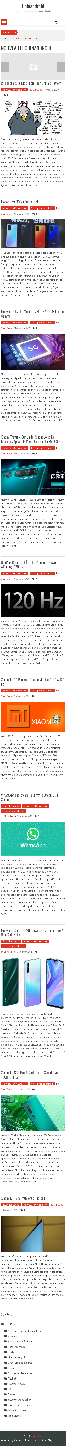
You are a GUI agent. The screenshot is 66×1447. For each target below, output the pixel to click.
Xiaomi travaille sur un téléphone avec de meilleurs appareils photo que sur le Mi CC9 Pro (32, 439)
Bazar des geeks (11, 806)
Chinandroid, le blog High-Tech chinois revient (31, 83)
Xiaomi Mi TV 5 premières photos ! (23, 1198)
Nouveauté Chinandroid (15, 89)
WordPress (19, 1440)
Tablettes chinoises (17, 1410)
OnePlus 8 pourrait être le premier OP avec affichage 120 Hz (29, 564)
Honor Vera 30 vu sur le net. (20, 201)
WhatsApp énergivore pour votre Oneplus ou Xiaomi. (29, 797)
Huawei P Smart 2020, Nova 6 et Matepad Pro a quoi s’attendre (32, 932)
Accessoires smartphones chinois (25, 1331)
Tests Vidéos (14, 1415)
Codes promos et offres (20, 1362)
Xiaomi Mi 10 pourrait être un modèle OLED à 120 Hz (33, 682)
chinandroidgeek (16, 1357)
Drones (11, 1368)
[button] (5, 67)
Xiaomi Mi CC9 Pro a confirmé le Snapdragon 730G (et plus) (30, 1075)
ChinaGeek (37, 89)
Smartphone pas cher (19, 1399)
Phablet (12, 1378)
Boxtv (11, 1352)
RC (9, 1389)
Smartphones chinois (42, 208)
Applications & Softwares (21, 1341)
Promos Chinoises (17, 1384)
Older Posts (7, 1314)
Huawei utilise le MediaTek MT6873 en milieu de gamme (32, 314)
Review (11, 1394)
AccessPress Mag (43, 1440)
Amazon (12, 1336)
